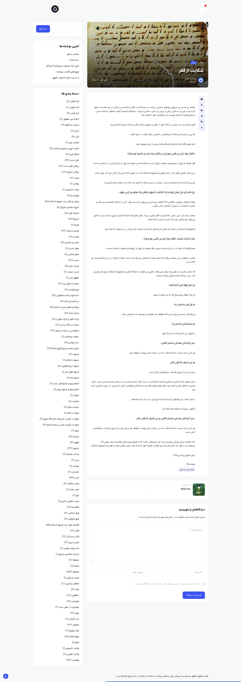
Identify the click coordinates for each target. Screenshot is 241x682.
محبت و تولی (73, 577)
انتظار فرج (74, 154)
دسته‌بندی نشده (71, 301)
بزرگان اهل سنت (71, 166)
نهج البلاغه (74, 636)
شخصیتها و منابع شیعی (67, 389)
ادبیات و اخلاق (72, 124)
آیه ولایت (74, 113)
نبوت (76, 613)
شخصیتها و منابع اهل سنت (66, 383)
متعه (76, 566)
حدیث (76, 260)
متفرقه (75, 571)
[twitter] (202, 105)
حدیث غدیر (73, 266)
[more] (201, 127)
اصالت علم (74, 142)
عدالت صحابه (72, 454)
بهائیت (76, 183)
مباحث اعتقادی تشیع (69, 554)
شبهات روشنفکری (70, 366)
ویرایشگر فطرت (190, 79)
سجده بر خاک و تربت (69, 324)
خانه (202, 62)
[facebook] (202, 99)
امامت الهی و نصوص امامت (66, 148)
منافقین (75, 595)
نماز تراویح (74, 630)
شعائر (76, 395)
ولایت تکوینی (73, 654)
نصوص (75, 624)
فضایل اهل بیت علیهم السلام (65, 524)
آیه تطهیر (74, 107)
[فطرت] (187, 9)
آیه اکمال (74, 101)
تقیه (76, 225)
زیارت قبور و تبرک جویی (68, 319)
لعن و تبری (74, 542)
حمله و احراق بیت (70, 283)
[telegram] (202, 116)
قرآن (77, 530)
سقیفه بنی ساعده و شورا (67, 330)
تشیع (76, 219)
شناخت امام (73, 407)
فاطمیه (75, 507)
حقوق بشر (74, 277)
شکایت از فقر (73, 54)
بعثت (76, 178)
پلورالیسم (74, 195)
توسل (193, 62)
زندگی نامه (74, 313)
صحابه (76, 436)
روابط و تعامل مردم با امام (66, 307)
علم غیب (75, 471)
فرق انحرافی (73, 519)
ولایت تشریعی (72, 648)
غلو (77, 495)
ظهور (76, 442)
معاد (77, 589)
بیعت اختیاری (72, 189)
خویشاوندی (73, 289)
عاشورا (76, 448)
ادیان (76, 130)
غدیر (77, 477)
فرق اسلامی (73, 513)
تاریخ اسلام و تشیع (70, 207)
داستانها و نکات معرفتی (68, 295)
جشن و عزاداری (72, 242)
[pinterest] (202, 110)
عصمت (75, 466)
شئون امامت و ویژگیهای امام (65, 348)
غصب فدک (74, 489)
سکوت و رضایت (71, 336)
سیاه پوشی (73, 342)
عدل (77, 460)
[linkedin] (202, 122)
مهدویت (75, 601)
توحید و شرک (72, 230)
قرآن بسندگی (73, 536)
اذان (77, 136)
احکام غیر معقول (71, 119)
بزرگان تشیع (73, 172)
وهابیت (75, 660)
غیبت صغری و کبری (70, 501)
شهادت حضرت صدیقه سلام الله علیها (61, 419)
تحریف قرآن (73, 213)
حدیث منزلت (73, 271)
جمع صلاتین (73, 254)
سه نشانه (74, 60)
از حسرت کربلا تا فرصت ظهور (65, 77)
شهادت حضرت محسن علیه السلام (62, 424)
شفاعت (75, 401)
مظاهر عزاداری (72, 583)
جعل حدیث (73, 248)
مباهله (76, 560)
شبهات (75, 354)
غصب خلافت (73, 483)
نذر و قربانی (73, 618)
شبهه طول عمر (72, 372)
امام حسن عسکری (187, 469)
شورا (77, 430)
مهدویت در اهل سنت (69, 607)
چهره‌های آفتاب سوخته (68, 71)
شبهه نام (74, 377)
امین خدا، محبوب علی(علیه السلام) (62, 66)
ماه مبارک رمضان (71, 548)
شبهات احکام (72, 360)
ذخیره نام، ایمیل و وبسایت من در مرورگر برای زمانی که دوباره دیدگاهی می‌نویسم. (168, 583)
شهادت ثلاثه (73, 413)
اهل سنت (74, 160)
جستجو (43, 28)
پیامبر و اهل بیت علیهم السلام (64, 201)
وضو (77, 642)
